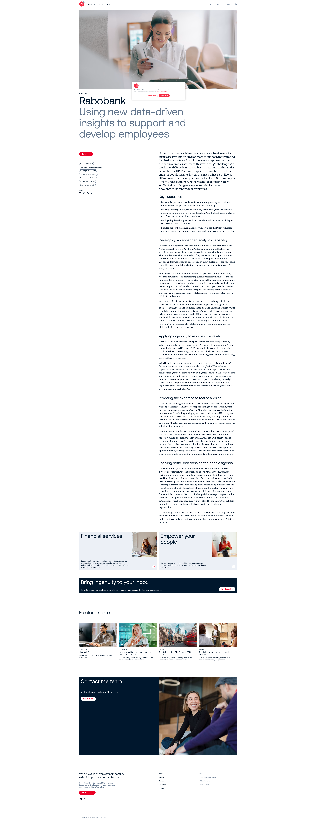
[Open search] (236, 4)
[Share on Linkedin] (80, 193)
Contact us (86, 154)
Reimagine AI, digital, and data (91, 167)
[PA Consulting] (82, 4)
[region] (158, 91)
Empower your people (87, 185)
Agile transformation (87, 181)
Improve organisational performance (93, 178)
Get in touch (88, 699)
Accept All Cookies (164, 95)
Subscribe (229, 589)
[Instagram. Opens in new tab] (84, 799)
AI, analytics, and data (88, 170)
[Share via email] (91, 193)
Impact (102, 4)
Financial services (86, 163)
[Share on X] (84, 193)
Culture (110, 4)
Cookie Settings (204, 785)
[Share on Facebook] (88, 193)
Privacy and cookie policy (162, 91)
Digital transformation (88, 174)
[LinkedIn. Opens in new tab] (80, 799)
